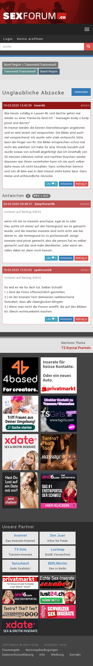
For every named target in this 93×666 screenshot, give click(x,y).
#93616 (85, 105)
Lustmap (57, 549)
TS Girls (20, 549)
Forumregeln (11, 650)
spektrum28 (42, 270)
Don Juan (57, 535)
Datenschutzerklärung (17, 654)
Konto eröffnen (30, 39)
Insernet (20, 535)
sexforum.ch (34, 15)
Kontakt (75, 654)
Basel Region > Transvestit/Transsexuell (30, 65)
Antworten (81, 92)
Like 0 (51, 184)
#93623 (85, 204)
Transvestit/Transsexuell (20, 71)
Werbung (57, 654)
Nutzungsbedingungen (42, 650)
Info (42, 654)
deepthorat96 (45, 204)
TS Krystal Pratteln (76, 348)
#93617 (85, 270)
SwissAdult (20, 563)
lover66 (39, 105)
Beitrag (80, 184)
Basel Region (49, 71)
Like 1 (51, 319)
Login (8, 39)
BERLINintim (57, 563)
